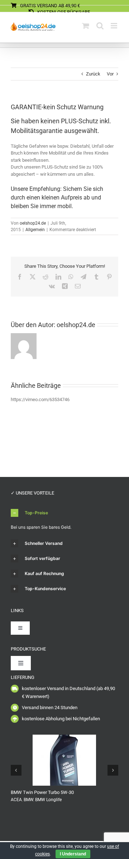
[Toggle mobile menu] (114, 25)
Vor (110, 74)
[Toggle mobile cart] (85, 25)
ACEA (16, 799)
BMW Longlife (48, 799)
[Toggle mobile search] (100, 25)
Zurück (93, 74)
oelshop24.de (33, 223)
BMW (28, 799)
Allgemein (35, 229)
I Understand (73, 853)
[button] (64, 512)
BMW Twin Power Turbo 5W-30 (42, 792)
